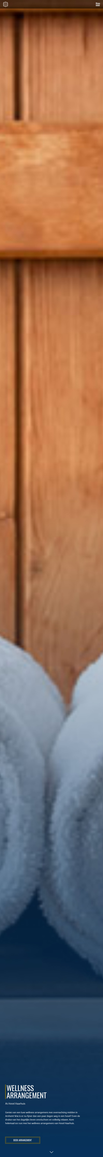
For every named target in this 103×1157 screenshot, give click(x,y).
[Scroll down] (51, 1152)
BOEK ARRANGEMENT (22, 1140)
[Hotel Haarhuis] (5, 4)
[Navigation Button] (98, 4)
